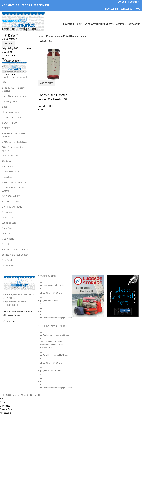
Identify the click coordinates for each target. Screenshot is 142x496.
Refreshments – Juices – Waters (14, 189)
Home (41, 36)
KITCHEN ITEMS (10, 201)
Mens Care (7, 217)
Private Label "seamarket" (15, 77)
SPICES (6, 128)
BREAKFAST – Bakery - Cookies (14, 89)
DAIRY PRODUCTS (12, 156)
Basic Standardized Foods (15, 96)
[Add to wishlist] (48, 89)
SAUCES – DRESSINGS (14, 142)
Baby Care (7, 228)
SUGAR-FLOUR (10, 123)
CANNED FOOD (10, 172)
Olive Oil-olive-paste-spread (12, 148)
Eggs (4, 107)
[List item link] (54, 301)
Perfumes (7, 212)
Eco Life (6, 244)
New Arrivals (8, 265)
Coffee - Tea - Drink (11, 117)
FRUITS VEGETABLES (14, 182)
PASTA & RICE (9, 166)
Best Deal (7, 260)
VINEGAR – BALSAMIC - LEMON (14, 135)
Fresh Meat (7, 177)
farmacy (6, 233)
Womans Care (9, 223)
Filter (28, 48)
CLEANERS (8, 239)
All (3, 66)
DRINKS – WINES (11, 196)
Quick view (41, 89)
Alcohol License (11, 321)
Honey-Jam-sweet (11, 112)
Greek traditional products (14, 71)
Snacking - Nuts (10, 101)
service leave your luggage (15, 255)
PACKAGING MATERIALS (15, 249)
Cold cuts (6, 161)
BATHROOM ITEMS (12, 207)
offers (4, 82)
